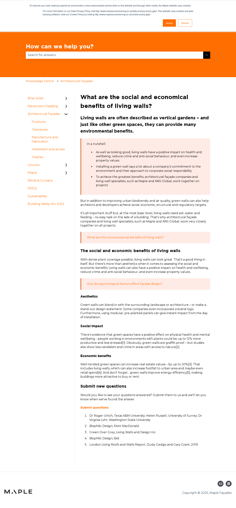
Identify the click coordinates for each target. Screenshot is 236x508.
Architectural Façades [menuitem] (44, 114)
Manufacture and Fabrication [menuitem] (45, 139)
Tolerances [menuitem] (40, 129)
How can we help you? (59, 46)
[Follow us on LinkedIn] (229, 484)
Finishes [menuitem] (37, 157)
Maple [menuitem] (32, 172)
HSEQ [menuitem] (32, 188)
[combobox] (114, 55)
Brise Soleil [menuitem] (36, 98)
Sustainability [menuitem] (37, 196)
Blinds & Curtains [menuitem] (40, 180)
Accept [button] (169, 22)
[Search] (206, 55)
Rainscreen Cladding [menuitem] (43, 106)
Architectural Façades (76, 81)
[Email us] (220, 484)
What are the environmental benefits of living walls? (125, 237)
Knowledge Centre (40, 81)
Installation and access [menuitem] (48, 149)
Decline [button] (185, 22)
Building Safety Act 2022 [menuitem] (46, 204)
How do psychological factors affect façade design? (124, 284)
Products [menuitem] (39, 122)
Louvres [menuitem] (33, 165)
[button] (66, 98)
